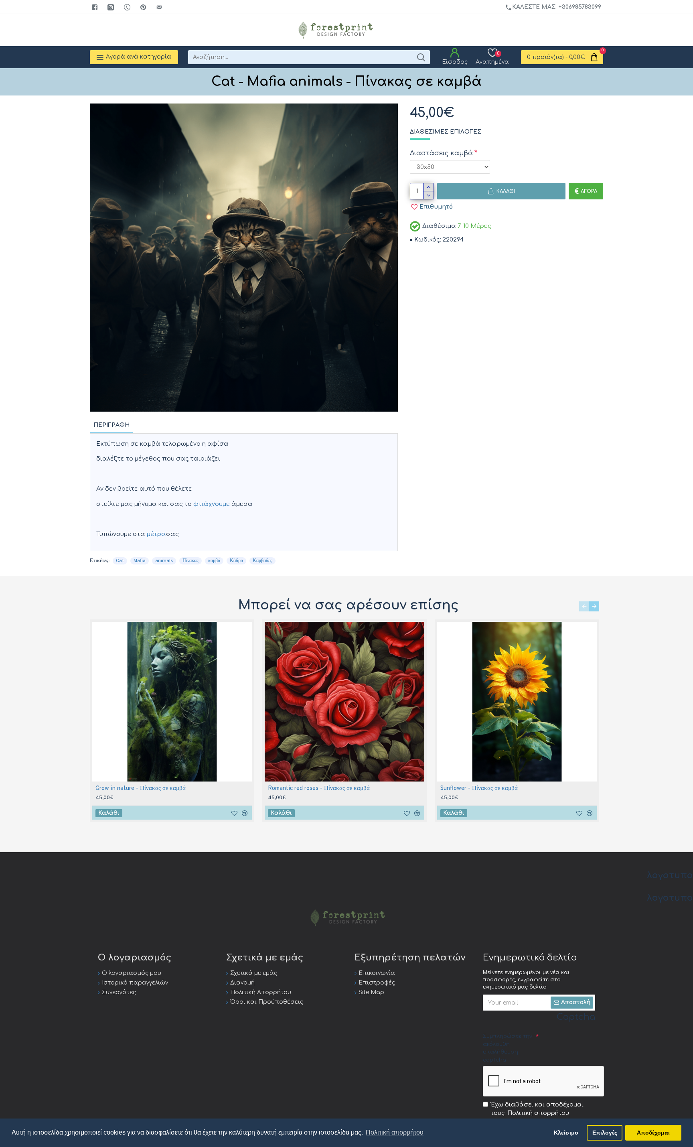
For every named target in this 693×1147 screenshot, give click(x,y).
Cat (120, 561)
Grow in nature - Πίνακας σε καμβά (140, 788)
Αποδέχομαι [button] (653, 1132)
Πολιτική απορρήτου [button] (395, 1132)
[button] (584, 606)
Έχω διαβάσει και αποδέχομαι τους (537, 1109)
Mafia (140, 561)
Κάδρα (236, 561)
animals (164, 561)
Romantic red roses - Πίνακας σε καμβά (319, 788)
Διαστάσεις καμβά (441, 153)
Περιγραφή (111, 425)
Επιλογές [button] (604, 1132)
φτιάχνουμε (211, 504)
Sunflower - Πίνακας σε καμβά (479, 788)
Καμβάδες (262, 561)
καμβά (214, 561)
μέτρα (156, 534)
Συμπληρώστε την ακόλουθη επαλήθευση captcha (507, 1048)
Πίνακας (190, 561)
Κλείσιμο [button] (566, 1132)
